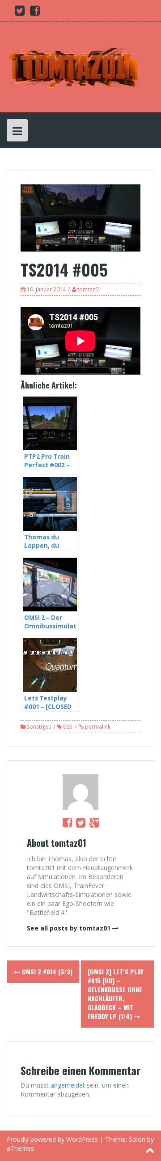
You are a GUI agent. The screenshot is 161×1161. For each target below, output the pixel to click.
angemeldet (68, 1085)
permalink (97, 726)
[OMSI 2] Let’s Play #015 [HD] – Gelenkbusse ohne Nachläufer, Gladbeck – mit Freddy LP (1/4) (115, 994)
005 (67, 726)
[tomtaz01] (74, 66)
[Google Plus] (94, 822)
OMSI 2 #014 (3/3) (46, 971)
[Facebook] (67, 822)
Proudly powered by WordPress (52, 1139)
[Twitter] (80, 822)
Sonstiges (39, 726)
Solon (137, 1139)
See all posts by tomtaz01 (68, 928)
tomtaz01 (89, 289)
